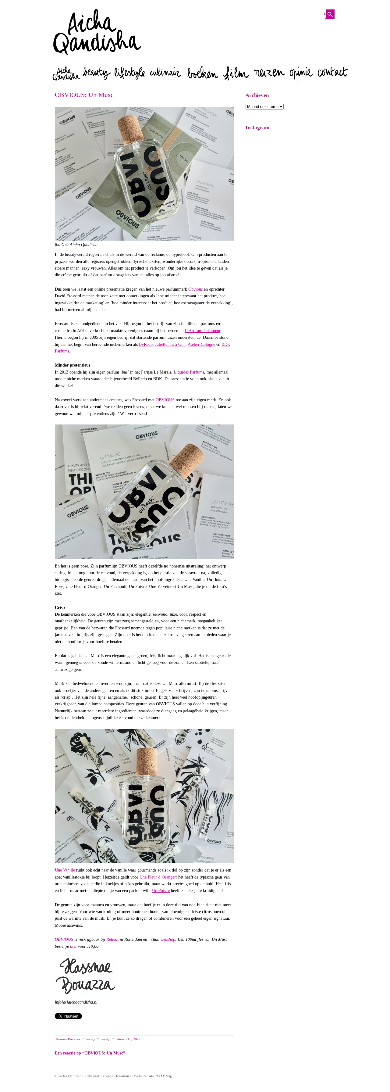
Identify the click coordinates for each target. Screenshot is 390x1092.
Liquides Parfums (189, 372)
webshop (168, 939)
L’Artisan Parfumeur (202, 330)
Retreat (112, 939)
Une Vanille (65, 870)
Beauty (90, 1039)
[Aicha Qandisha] (97, 61)
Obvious (195, 289)
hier (73, 946)
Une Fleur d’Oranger (158, 877)
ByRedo (146, 344)
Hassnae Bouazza (68, 1039)
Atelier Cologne (201, 344)
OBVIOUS (165, 400)
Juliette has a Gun (170, 344)
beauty (105, 1039)
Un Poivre (161, 890)
